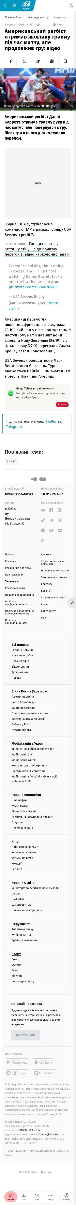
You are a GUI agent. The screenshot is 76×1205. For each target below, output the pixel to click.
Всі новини (20, 645)
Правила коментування (55, 570)
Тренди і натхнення (24, 940)
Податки (17, 822)
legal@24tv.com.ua (52, 1134)
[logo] (26, 5)
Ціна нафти (19, 800)
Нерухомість (21, 924)
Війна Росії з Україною (29, 691)
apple (45, 1062)
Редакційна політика (18, 568)
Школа (16, 893)
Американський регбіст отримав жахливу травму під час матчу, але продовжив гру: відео (62, 17)
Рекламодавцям (15, 588)
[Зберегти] (65, 61)
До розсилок (25, 1035)
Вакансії (46, 591)
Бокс (15, 959)
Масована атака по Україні (29, 719)
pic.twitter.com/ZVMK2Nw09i (33, 287)
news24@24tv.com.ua (19, 494)
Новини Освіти (23, 883)
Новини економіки (26, 795)
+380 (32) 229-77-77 (28, 1130)
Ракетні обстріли (23, 696)
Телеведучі (12, 581)
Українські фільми (24, 852)
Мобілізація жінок (24, 760)
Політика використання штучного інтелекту (19, 612)
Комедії (16, 863)
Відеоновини (20, 666)
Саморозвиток (21, 904)
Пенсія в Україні (22, 828)
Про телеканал (14, 574)
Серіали (17, 869)
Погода (16, 677)
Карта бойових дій (24, 702)
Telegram (14, 426)
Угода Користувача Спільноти (53, 562)
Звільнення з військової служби (33, 749)
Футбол (16, 965)
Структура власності (53, 597)
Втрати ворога (21, 730)
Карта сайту (48, 611)
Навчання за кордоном (27, 910)
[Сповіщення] (71, 5)
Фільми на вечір (22, 858)
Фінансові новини (24, 811)
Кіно (15, 841)
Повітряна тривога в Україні (30, 713)
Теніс (15, 970)
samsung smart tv (45, 1073)
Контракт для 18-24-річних (29, 765)
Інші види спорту (38, 17)
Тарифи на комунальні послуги (32, 817)
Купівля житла (21, 934)
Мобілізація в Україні (29, 744)
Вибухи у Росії (21, 724)
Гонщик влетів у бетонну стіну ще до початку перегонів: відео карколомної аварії (38, 249)
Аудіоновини (20, 672)
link (43, 510)
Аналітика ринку (22, 929)
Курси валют (20, 805)
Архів (44, 604)
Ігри (43, 617)
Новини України (22, 655)
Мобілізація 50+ (22, 754)
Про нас (10, 554)
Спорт (16, 954)
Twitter (51, 421)
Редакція (10, 561)
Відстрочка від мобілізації (29, 771)
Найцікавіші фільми (25, 847)
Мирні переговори (24, 708)
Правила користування (19, 595)
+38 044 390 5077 (52, 494)
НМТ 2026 (18, 899)
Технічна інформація (54, 577)
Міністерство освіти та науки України (36, 888)
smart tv (17, 1073)
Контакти (46, 584)
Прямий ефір (20, 661)
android (17, 1062)
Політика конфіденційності (16, 603)
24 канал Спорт (14, 17)
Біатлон (17, 976)
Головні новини (22, 650)
